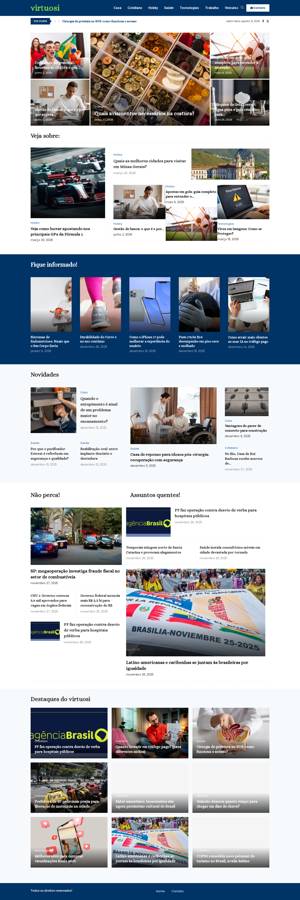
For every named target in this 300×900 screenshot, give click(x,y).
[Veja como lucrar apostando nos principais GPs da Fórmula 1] (68, 183)
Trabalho (212, 8)
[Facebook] (263, 21)
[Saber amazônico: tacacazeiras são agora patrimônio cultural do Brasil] (150, 787)
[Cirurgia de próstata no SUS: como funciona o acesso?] (230, 733)
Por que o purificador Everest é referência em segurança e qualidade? (50, 454)
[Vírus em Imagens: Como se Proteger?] (243, 202)
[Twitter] (267, 21)
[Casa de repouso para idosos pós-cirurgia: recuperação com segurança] (173, 415)
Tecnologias (189, 8)
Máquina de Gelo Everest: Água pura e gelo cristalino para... (237, 109)
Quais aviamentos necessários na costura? (144, 113)
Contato (259, 8)
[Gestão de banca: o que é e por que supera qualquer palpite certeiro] (60, 103)
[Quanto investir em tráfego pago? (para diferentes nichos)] (150, 733)
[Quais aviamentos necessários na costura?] (150, 79)
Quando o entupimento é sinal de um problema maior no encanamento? (99, 410)
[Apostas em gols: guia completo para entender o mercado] (191, 224)
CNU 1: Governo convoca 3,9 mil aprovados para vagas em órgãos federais (51, 600)
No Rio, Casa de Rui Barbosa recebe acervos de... (243, 459)
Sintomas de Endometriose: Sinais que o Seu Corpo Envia (50, 341)
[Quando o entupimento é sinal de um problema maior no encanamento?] (53, 410)
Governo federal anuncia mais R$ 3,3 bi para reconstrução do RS (100, 600)
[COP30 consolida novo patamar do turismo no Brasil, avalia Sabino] (230, 842)
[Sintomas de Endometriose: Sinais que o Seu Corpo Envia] (51, 304)
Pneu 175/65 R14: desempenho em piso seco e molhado (199, 341)
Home (160, 891)
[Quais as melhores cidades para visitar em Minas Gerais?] (230, 164)
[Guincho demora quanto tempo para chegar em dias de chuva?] (230, 787)
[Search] (242, 8)
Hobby (153, 8)
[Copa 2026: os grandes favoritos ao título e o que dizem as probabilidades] (60, 56)
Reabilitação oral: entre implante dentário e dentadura (99, 454)
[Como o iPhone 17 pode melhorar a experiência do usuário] (149, 304)
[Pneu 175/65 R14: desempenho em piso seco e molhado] (199, 304)
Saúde (169, 8)
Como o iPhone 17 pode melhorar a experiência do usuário (149, 341)
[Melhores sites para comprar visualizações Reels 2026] (69, 842)
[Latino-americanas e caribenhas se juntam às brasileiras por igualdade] (195, 612)
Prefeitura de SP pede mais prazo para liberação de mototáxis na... (108, 21)
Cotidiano (135, 8)
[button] (55, 21)
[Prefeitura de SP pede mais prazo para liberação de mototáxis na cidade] (69, 787)
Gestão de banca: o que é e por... (138, 229)
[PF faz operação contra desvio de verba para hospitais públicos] (45, 631)
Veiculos (231, 8)
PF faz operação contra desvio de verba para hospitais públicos (92, 630)
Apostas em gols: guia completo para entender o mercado (236, 63)
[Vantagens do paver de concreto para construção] (247, 401)
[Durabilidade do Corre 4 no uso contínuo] (100, 304)
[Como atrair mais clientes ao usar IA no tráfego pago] (248, 304)
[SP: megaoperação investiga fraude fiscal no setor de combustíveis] (76, 536)
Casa (117, 8)
